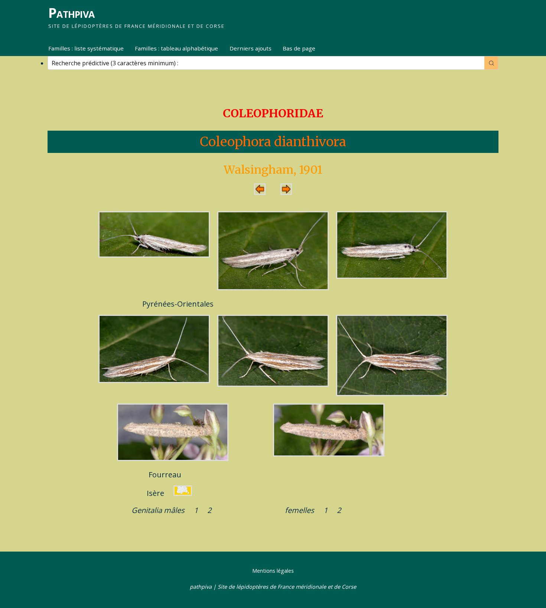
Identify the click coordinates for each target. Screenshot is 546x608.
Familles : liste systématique (86, 48)
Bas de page (299, 48)
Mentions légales (273, 570)
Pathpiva (71, 13)
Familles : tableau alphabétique (176, 48)
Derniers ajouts (251, 48)
